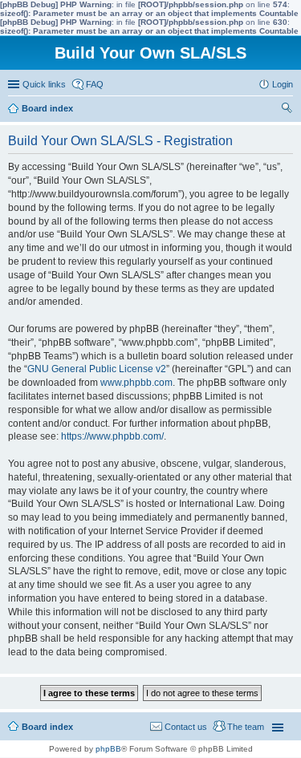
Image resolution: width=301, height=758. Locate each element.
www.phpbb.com (136, 382)
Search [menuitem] (286, 109)
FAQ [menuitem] (95, 84)
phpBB (108, 748)
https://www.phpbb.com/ (112, 436)
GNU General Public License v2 (96, 369)
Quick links (44, 84)
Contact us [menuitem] (186, 727)
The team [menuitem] (245, 727)
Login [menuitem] (282, 84)
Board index (47, 727)
